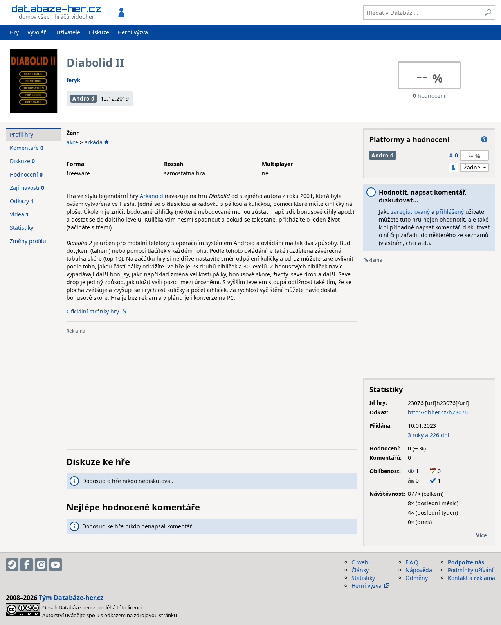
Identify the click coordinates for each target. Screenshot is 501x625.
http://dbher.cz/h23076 (438, 412)
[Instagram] (41, 564)
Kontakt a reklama (471, 578)
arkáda (94, 142)
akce (72, 142)
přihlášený (450, 211)
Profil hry (21, 134)
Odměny (416, 578)
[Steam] (12, 564)
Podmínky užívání (471, 570)
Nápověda (418, 570)
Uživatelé (68, 32)
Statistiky (21, 227)
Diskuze (99, 32)
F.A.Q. (412, 562)
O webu (361, 562)
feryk (74, 80)
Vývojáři (37, 32)
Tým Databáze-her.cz (71, 597)
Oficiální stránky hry (93, 311)
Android (83, 98)
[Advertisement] (212, 388)
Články (360, 570)
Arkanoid (151, 196)
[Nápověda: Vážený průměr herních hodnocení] (484, 139)
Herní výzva (133, 32)
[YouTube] (55, 564)
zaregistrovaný (410, 211)
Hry (14, 32)
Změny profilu (28, 241)
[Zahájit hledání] (488, 12)
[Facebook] (26, 564)
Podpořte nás (466, 562)
